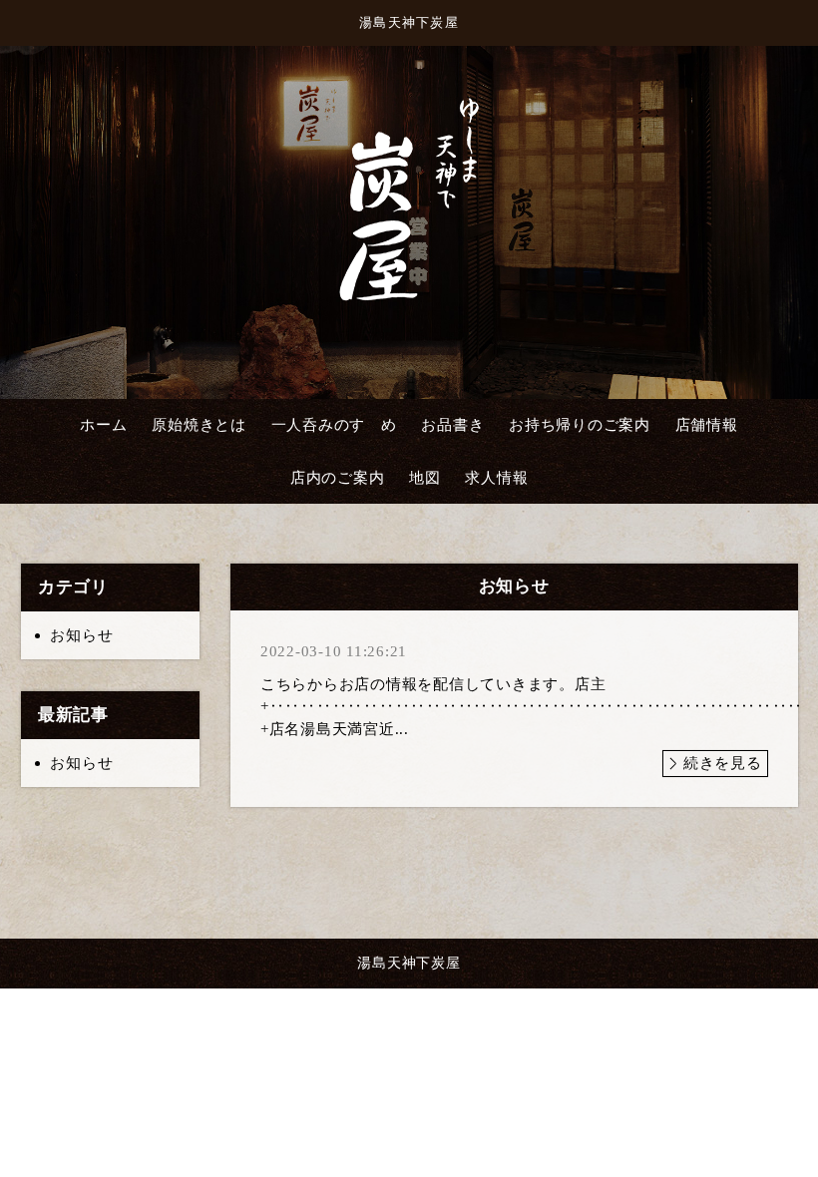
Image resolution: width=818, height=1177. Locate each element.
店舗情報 (706, 425)
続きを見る (722, 763)
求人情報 (496, 478)
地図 (425, 478)
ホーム (103, 425)
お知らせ (81, 635)
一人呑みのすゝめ (334, 425)
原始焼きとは (199, 425)
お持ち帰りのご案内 (579, 425)
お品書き (452, 425)
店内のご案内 (337, 478)
